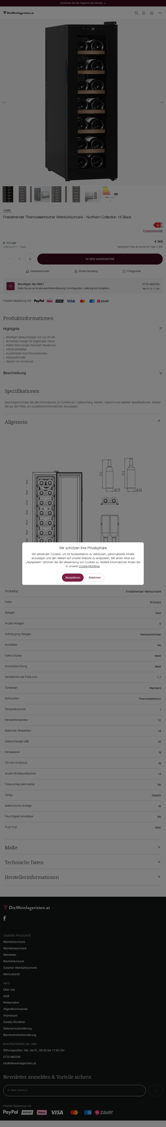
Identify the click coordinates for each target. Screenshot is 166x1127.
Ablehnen (95, 577)
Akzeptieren (72, 577)
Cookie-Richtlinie (89, 566)
